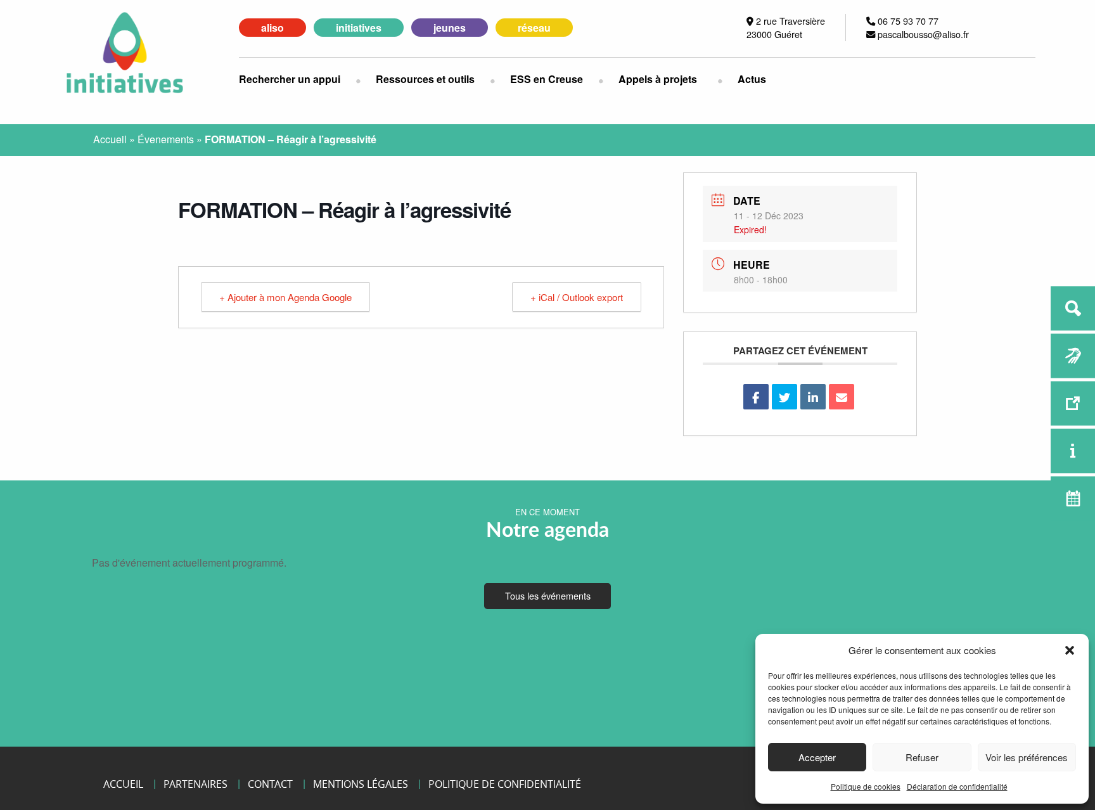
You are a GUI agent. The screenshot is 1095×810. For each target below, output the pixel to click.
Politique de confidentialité (504, 784)
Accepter (817, 757)
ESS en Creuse (546, 79)
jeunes (449, 27)
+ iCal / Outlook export (576, 297)
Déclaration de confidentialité (957, 786)
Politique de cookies (865, 786)
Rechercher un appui (289, 79)
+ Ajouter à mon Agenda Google (285, 297)
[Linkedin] (813, 396)
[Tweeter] (784, 396)
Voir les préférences (1026, 757)
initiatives (358, 27)
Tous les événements (548, 595)
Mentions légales (360, 784)
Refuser (922, 757)
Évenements (166, 139)
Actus (752, 79)
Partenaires (195, 784)
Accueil (110, 139)
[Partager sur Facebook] (756, 396)
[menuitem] (297, 79)
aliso (272, 27)
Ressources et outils (425, 79)
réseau (534, 27)
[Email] (841, 396)
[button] (1069, 650)
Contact (270, 784)
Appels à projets (657, 79)
